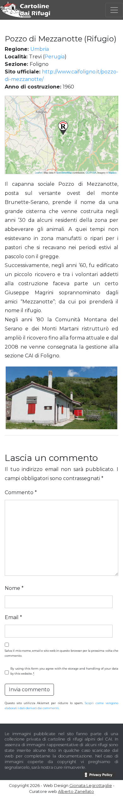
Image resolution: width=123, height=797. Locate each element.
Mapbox (112, 172)
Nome (14, 588)
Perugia (54, 57)
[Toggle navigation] (114, 10)
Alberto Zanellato (76, 791)
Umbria (39, 49)
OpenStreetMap (64, 172)
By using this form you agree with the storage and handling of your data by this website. (64, 671)
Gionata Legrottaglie (90, 785)
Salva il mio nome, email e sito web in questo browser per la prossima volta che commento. (61, 653)
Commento (21, 492)
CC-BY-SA (91, 172)
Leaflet (38, 172)
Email (13, 617)
